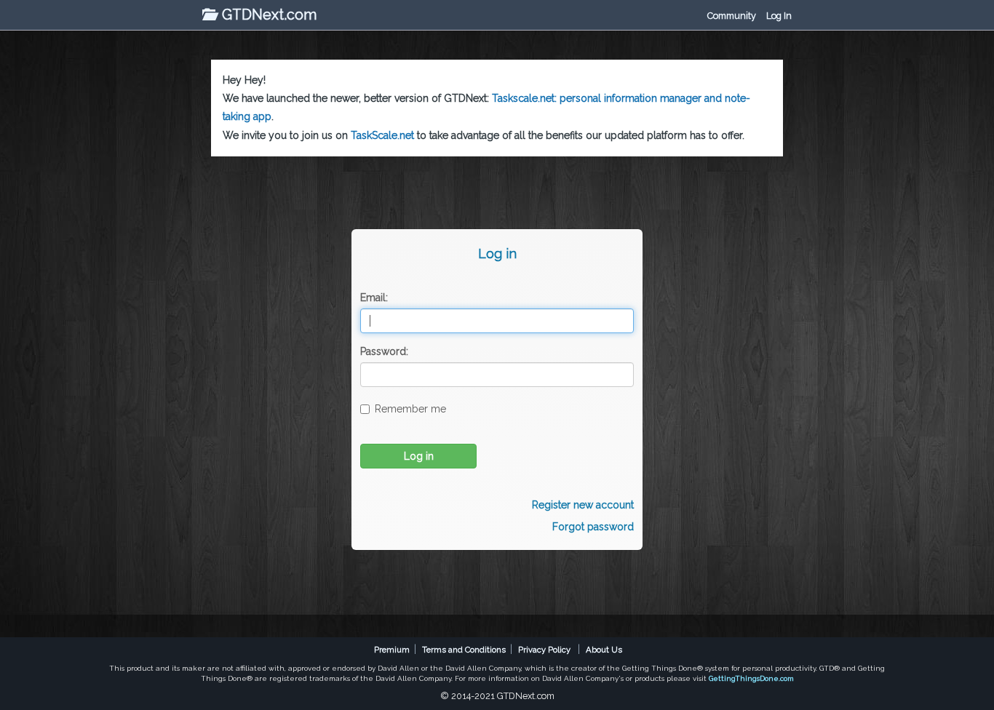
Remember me (410, 409)
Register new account (583, 505)
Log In (779, 15)
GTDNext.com (267, 15)
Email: (374, 297)
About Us (604, 650)
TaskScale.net (382, 135)
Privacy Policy (544, 650)
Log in (419, 456)
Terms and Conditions (464, 650)
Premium (392, 650)
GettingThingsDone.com (751, 678)
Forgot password (593, 526)
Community (731, 15)
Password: (384, 351)
